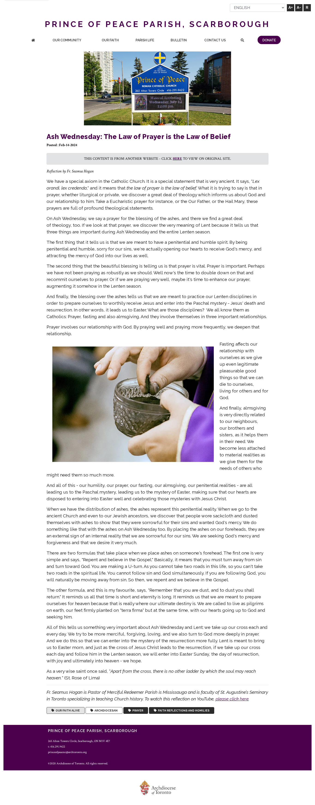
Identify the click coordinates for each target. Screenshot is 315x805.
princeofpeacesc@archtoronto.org (67, 752)
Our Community (67, 40)
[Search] (242, 40)
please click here (232, 698)
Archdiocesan (105, 710)
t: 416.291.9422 (56, 746)
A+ (290, 7)
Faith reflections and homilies (183, 710)
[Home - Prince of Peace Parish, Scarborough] (33, 40)
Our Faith (110, 40)
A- (299, 7)
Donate (269, 40)
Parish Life (145, 40)
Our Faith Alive (67, 710)
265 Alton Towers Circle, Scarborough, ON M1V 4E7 (79, 741)
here (177, 158)
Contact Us (215, 40)
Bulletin (179, 40)
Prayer (137, 710)
